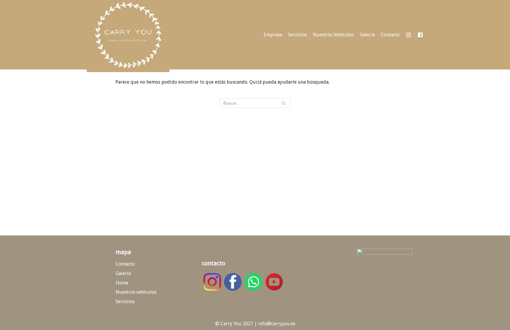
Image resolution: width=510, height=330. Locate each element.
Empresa (273, 35)
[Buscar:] (255, 103)
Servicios (297, 35)
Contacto (390, 35)
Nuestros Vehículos (333, 35)
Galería (367, 35)
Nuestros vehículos (136, 292)
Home (122, 283)
